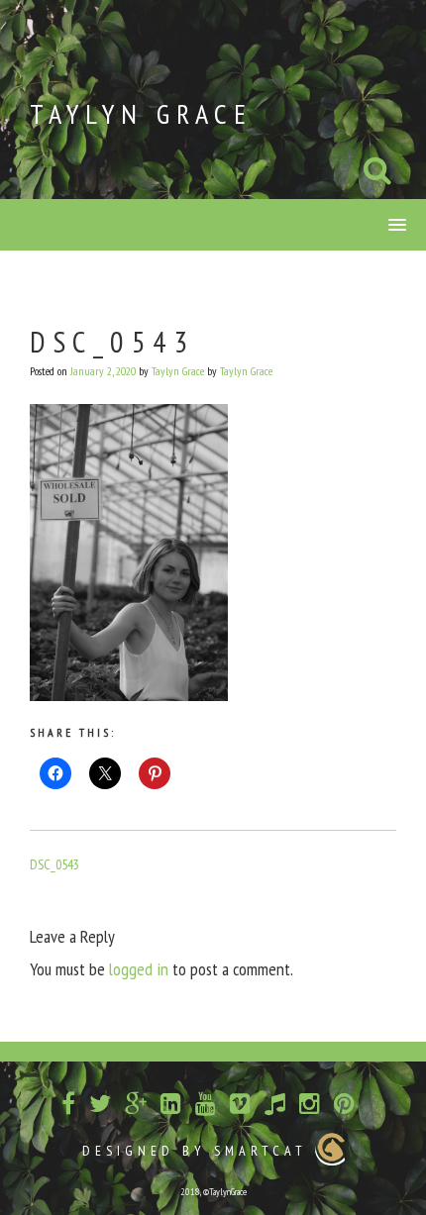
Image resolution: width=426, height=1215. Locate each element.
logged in (138, 969)
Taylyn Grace (141, 113)
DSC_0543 (54, 864)
